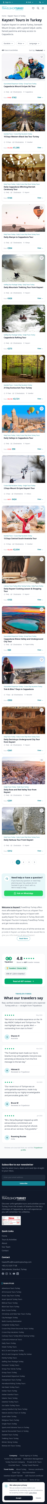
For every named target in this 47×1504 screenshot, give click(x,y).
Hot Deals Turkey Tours (10, 1387)
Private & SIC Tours (34, 1462)
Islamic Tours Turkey (9, 1398)
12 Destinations (20, 393)
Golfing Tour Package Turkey (12, 1361)
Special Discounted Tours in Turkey (15, 1431)
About (4, 1243)
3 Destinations (17, 92)
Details (38, 1498)
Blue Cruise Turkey (9, 1310)
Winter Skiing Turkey (10, 1442)
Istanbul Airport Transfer (13, 1476)
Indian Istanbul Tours (10, 1394)
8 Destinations (19, 142)
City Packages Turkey (10, 1317)
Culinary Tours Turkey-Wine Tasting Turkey (18, 1336)
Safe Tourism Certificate (34, 1476)
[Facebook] (3, 1274)
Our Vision (23, 1480)
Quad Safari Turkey (9, 1416)
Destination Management (33, 1459)
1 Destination (17, 192)
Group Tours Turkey (9, 1372)
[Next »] (34, 862)
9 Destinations (19, 544)
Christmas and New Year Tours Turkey (16, 1314)
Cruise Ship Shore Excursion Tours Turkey (18, 1328)
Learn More (33, 1493)
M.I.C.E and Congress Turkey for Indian (17, 1354)
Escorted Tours (14, 1465)
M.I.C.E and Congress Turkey (13, 1350)
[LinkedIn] (17, 1274)
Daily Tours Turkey (9, 1343)
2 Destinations (17, 293)
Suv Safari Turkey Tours (11, 1405)
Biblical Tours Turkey (10, 1303)
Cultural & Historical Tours (12, 1339)
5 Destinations (17, 644)
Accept (18, 1498)
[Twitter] (10, 1274)
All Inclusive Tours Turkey (11, 1292)
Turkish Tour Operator (12, 1459)
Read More (23, 938)
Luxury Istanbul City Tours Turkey (14, 1409)
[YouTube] (14, 1274)
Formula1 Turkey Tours (10, 1365)
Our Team (6, 1247)
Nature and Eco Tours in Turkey (14, 1413)
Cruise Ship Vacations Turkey (13, 1332)
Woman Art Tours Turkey (11, 1446)
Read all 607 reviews (22, 981)
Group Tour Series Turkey (11, 1369)
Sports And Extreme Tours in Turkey (15, 1427)
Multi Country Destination (12, 1321)
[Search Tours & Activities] (38, 8)
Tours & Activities (9, 1239)
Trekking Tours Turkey (10, 1438)
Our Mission (12, 1480)
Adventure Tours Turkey (11, 1288)
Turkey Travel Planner (30, 1465)
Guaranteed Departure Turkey (13, 1376)
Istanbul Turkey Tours (10, 1402)
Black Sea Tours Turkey (10, 1306)
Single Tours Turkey (9, 1424)
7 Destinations (17, 243)
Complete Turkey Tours (10, 1325)
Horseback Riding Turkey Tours (13, 1383)
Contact (5, 1250)
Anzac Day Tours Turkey (11, 1295)
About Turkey (21, 1469)
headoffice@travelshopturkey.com (16, 1262)
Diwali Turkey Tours (9, 1347)
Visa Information (28, 1472)
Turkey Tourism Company (15, 1462)
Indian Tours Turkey (9, 1391)
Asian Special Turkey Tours (12, 1299)
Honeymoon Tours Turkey (11, 1380)
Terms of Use (34, 1480)
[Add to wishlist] (42, 57)
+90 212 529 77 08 (9, 1265)
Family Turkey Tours (9, 1358)
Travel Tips (16, 1472)
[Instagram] (6, 1274)
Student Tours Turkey (10, 1435)
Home (4, 16)
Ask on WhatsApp (25, 893)
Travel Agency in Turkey (29, 1455)
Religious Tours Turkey (10, 1420)
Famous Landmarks (36, 1469)
